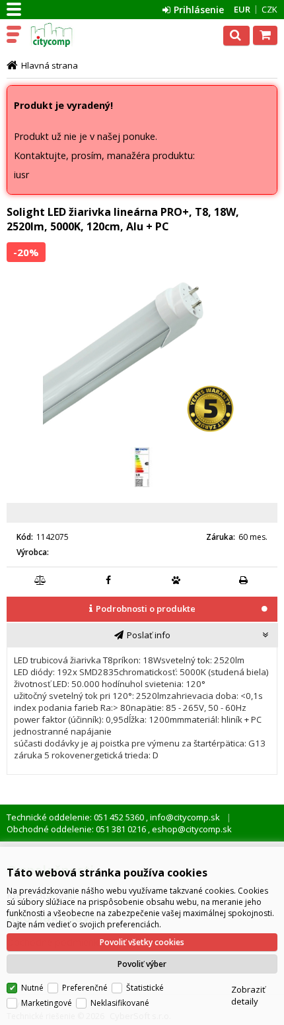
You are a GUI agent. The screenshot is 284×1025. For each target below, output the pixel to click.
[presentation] (142, 609)
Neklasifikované (119, 1002)
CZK (269, 9)
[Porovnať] (41, 580)
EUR (242, 9)
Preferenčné (85, 987)
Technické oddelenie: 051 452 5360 (76, 817)
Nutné (32, 987)
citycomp (67, 35)
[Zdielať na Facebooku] (108, 580)
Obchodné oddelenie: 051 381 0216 (77, 829)
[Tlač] (244, 580)
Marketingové (46, 1002)
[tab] (142, 610)
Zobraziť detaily (248, 995)
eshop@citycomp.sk (191, 829)
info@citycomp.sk (184, 817)
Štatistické (145, 987)
